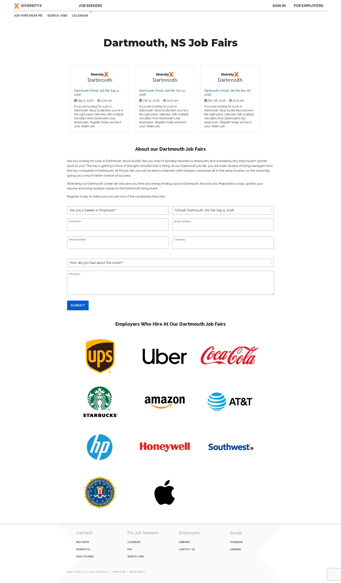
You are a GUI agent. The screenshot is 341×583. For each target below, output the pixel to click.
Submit (78, 305)
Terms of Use (119, 572)
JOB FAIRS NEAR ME (28, 15)
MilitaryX (82, 542)
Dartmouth (99, 79)
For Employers (308, 6)
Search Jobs (135, 556)
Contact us (187, 549)
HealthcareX (85, 556)
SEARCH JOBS (57, 15)
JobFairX (184, 542)
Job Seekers (90, 6)
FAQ (129, 549)
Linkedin (235, 549)
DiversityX (31, 6)
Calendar (80, 15)
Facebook (236, 542)
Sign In (279, 6)
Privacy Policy (137, 572)
